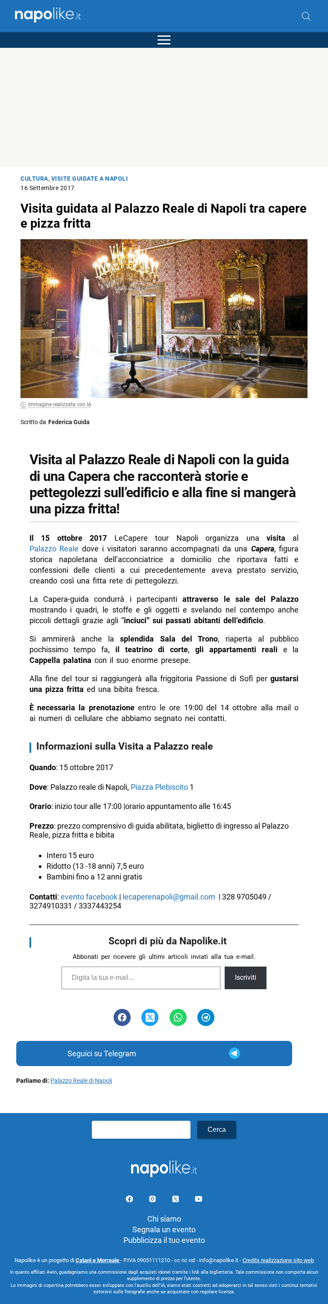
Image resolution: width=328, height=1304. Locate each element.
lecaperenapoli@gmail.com (169, 896)
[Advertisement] (164, 107)
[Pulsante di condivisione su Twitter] (149, 1017)
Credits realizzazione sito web (278, 1260)
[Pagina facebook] (130, 1200)
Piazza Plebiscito (159, 786)
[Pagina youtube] (198, 1200)
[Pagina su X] (176, 1200)
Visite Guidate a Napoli (89, 178)
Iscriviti (245, 977)
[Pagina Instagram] (153, 1200)
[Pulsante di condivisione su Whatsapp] (178, 1017)
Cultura (34, 178)
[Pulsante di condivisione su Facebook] (122, 1017)
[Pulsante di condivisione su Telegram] (205, 1017)
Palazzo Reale (54, 548)
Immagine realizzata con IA (59, 404)
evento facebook (89, 896)
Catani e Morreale (98, 1260)
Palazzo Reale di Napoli (81, 1080)
